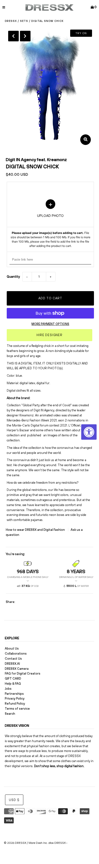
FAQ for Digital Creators (22, 673)
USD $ (14, 800)
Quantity (13, 276)
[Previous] (13, 36)
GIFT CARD (13, 678)
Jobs (8, 688)
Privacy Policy (15, 698)
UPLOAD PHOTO (50, 224)
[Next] (25, 36)
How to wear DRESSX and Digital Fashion (36, 530)
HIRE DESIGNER (49, 335)
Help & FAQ (13, 683)
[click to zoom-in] (85, 139)
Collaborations (16, 653)
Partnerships (14, 693)
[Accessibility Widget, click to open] (89, 432)
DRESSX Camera (17, 668)
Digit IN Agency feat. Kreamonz (36, 159)
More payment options (50, 324)
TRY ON (81, 33)
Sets (24, 20)
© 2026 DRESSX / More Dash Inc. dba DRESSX (35, 843)
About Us (12, 648)
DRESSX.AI (12, 663)
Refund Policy (15, 703)
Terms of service (17, 708)
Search (10, 713)
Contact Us (13, 658)
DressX (11, 20)
